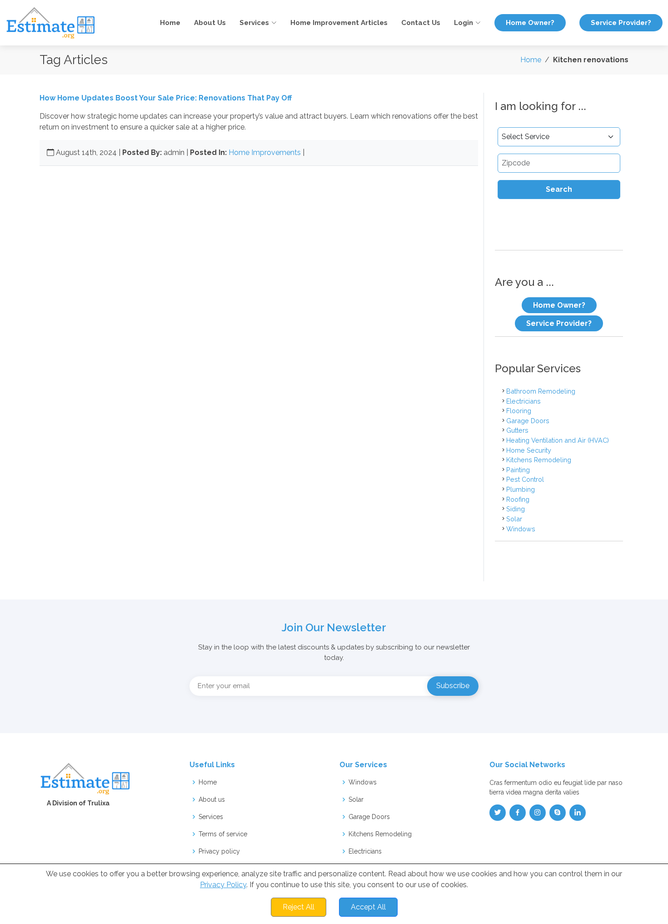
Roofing (517, 499)
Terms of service (223, 834)
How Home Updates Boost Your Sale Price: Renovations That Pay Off (166, 98)
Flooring (518, 411)
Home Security (528, 450)
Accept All (368, 907)
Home (170, 23)
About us (212, 799)
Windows (520, 529)
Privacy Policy (223, 884)
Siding (515, 509)
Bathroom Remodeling (540, 391)
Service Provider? (621, 23)
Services (211, 817)
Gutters (517, 430)
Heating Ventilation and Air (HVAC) (557, 440)
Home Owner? (530, 23)
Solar (514, 519)
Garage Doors (527, 421)
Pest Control (525, 479)
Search (559, 189)
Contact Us (420, 23)
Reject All (298, 907)
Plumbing (520, 489)
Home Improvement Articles (339, 23)
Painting (518, 470)
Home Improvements (265, 152)
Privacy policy (219, 851)
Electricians (523, 401)
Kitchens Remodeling (538, 460)
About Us (210, 23)
